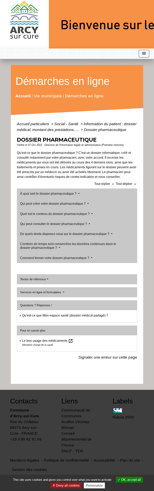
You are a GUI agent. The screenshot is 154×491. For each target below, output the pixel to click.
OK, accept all (130, 479)
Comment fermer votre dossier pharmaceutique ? (55, 258)
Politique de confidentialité (66, 460)
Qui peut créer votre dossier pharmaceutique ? (53, 203)
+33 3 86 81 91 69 (26, 439)
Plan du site (130, 460)
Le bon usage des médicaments (47, 340)
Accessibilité (104, 460)
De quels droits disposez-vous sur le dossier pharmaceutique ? (65, 234)
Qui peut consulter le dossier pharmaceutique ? (54, 224)
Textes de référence (33, 279)
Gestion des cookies (29, 469)
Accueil (22, 95)
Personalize (94, 485)
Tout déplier (126, 184)
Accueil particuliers (33, 124)
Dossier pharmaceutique (105, 129)
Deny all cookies (67, 485)
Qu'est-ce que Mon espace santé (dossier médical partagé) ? (65, 315)
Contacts (24, 401)
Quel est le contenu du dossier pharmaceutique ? (55, 214)
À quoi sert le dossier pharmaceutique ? (48, 193)
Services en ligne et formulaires (41, 292)
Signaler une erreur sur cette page (107, 357)
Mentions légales (24, 460)
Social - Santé (66, 124)
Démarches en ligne (84, 95)
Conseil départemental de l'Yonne (76, 439)
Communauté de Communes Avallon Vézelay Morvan (75, 419)
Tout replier (104, 184)
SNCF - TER (72, 451)
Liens (69, 401)
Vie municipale (47, 95)
